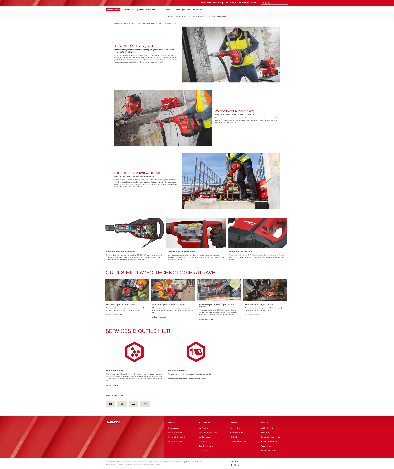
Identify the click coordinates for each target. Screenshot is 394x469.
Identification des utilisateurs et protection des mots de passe (183, 461)
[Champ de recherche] (286, 3)
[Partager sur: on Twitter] (122, 404)
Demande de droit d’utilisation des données (119, 464)
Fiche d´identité (110, 461)
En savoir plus (111, 385)
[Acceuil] (113, 9)
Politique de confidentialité (125, 461)
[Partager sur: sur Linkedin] (133, 404)
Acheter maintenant (113, 315)
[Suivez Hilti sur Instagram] (235, 465)
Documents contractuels (141, 461)
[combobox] (274, 3)
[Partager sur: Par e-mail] (145, 404)
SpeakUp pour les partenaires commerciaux (147, 464)
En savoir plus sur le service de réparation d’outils (186, 378)
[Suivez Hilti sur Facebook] (231, 465)
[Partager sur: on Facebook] (110, 404)
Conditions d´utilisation (157, 461)
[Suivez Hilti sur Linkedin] (238, 465)
